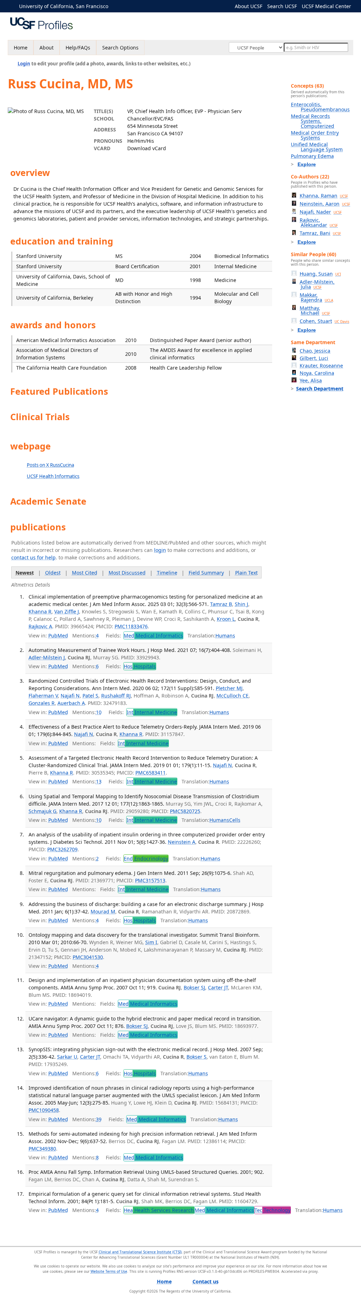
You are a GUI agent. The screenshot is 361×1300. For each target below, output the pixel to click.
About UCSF (248, 6)
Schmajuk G (42, 811)
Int (152, 712)
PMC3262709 (62, 849)
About (46, 47)
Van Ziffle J (66, 611)
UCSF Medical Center (326, 6)
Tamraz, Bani (320, 233)
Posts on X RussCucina (50, 465)
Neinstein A (181, 842)
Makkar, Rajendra (316, 297)
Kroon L (226, 619)
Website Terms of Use (109, 1271)
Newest (25, 572)
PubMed (58, 635)
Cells (234, 820)
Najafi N (70, 695)
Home (20, 47)
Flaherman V (43, 695)
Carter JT (218, 987)
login (160, 550)
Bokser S (196, 1056)
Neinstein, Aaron (325, 203)
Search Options (120, 47)
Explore (307, 164)
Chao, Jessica (315, 350)
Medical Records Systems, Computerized (312, 121)
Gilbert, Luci (314, 358)
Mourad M (103, 911)
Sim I (151, 942)
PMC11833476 (131, 626)
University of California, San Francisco (63, 6)
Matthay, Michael (315, 310)
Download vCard (146, 148)
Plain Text (246, 572)
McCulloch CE (232, 695)
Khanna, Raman (324, 195)
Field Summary (206, 572)
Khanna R (40, 611)
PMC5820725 (185, 811)
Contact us (205, 1281)
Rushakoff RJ (116, 695)
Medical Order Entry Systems (315, 135)
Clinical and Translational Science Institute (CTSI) (140, 1251)
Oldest (53, 572)
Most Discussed (127, 572)
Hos (140, 666)
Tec (272, 1210)
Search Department (319, 388)
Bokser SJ (194, 987)
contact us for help (33, 557)
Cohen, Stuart (324, 321)
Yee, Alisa (311, 380)
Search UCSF (282, 6)
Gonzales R (42, 703)
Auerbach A (71, 703)
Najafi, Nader (321, 211)
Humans (225, 635)
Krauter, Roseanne (321, 365)
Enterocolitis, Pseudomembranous (320, 107)
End (146, 858)
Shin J (241, 604)
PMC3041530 (88, 957)
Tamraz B (221, 604)
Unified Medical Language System (317, 147)
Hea (159, 1210)
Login (24, 63)
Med (153, 635)
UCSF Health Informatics (53, 476)
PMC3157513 (150, 880)
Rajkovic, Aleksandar (319, 222)
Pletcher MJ (229, 688)
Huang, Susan (320, 273)
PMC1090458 (44, 1110)
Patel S (90, 695)
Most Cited (84, 572)
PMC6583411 (150, 772)
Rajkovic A (40, 626)
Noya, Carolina (317, 373)
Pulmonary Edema (312, 156)
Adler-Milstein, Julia (317, 284)
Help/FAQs (78, 47)
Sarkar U (67, 1056)
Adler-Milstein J (47, 657)
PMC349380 (42, 1148)
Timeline (167, 572)
